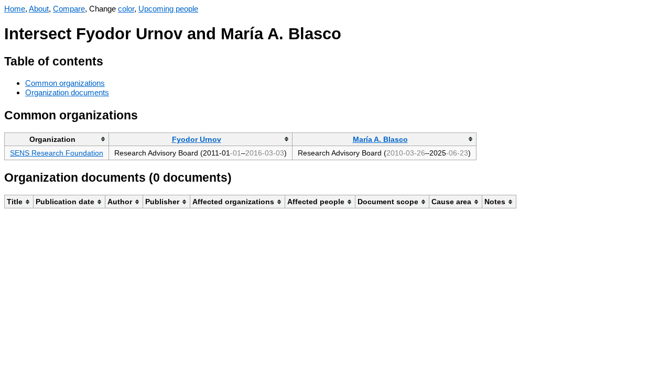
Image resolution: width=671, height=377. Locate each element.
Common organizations (65, 83)
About (39, 8)
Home (14, 8)
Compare (69, 8)
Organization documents (67, 92)
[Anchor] (111, 60)
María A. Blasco (380, 139)
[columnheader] (57, 139)
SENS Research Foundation (56, 153)
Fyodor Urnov (196, 139)
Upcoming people (168, 8)
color (126, 8)
